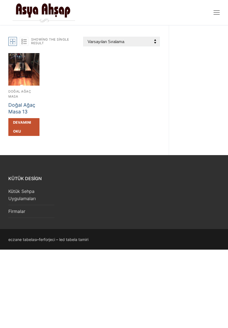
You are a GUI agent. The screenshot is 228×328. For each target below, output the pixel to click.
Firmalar (16, 211)
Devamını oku (22, 126)
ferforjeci (47, 239)
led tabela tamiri (73, 239)
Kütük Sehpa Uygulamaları (22, 194)
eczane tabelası (22, 239)
